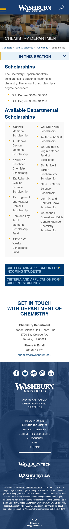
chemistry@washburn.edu (34, 355)
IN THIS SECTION (35, 56)
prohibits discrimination (32, 487)
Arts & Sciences (24, 47)
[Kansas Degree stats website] (34, 524)
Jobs (34, 442)
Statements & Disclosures (34, 433)
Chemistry (42, 47)
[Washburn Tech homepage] (34, 464)
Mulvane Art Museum (34, 425)
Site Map (35, 446)
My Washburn (35, 438)
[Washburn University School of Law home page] (34, 476)
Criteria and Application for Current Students (33, 281)
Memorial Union (34, 420)
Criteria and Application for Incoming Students (33, 269)
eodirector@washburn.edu (49, 505)
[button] (61, 7)
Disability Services (34, 429)
